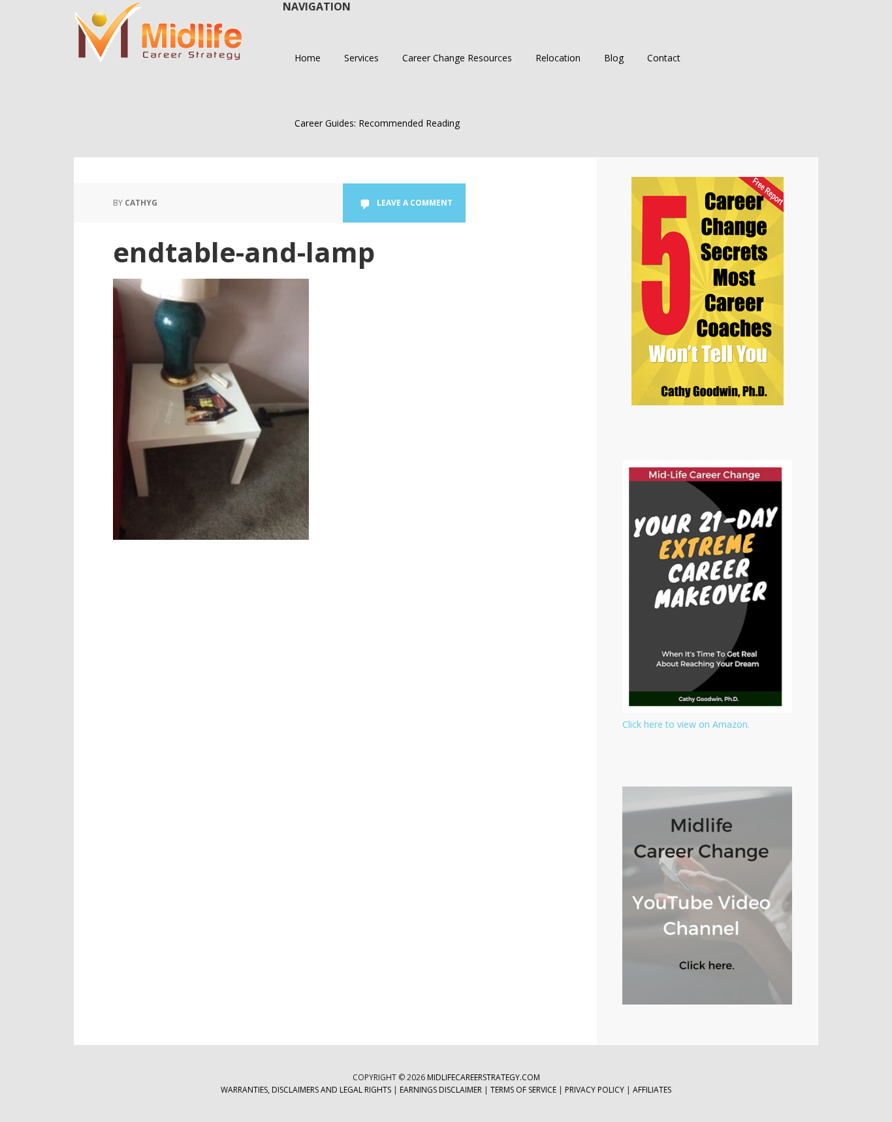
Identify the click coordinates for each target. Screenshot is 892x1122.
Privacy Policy (595, 1089)
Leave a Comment (415, 202)
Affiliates (652, 1089)
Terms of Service (523, 1089)
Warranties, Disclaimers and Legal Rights (306, 1089)
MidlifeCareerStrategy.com (483, 1077)
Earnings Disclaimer (441, 1089)
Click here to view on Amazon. (686, 724)
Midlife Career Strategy (159, 32)
